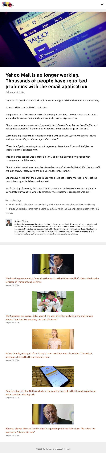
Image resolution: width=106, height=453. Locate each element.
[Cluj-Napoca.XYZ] (7, 4)
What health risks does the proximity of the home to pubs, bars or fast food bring (52, 204)
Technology (15, 200)
